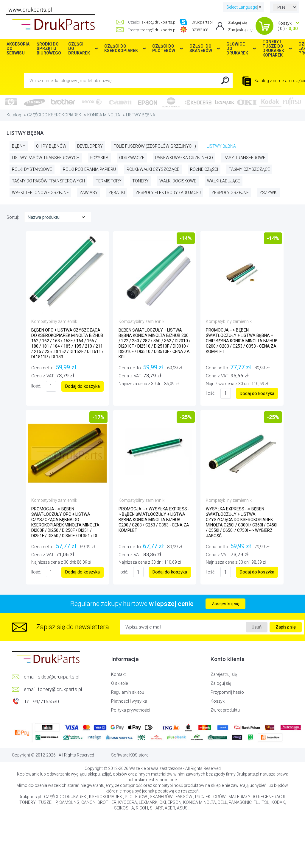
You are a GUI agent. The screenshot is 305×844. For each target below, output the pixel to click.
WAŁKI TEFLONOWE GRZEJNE (40, 192)
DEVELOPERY (90, 146)
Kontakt (118, 674)
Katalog (14, 114)
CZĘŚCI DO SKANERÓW (200, 48)
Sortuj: (13, 217)
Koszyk (218, 701)
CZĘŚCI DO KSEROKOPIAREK (54, 114)
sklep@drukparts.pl (158, 22)
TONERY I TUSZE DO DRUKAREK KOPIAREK (273, 48)
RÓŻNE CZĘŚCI (204, 169)
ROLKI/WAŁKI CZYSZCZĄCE (153, 169)
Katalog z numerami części (279, 80)
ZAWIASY (89, 192)
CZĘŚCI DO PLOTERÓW (163, 48)
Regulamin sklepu (127, 692)
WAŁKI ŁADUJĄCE (223, 181)
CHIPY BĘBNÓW (51, 146)
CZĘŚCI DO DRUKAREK (79, 48)
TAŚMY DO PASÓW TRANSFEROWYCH (48, 181)
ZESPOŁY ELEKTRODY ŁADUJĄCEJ (168, 192)
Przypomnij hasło (227, 692)
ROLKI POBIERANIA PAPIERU (89, 169)
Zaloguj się (237, 22)
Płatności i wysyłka (129, 701)
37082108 (200, 30)
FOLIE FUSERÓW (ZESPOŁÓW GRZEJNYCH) (154, 146)
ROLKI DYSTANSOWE (32, 169)
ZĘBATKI (116, 192)
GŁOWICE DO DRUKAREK (237, 48)
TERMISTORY (109, 181)
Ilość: (36, 386)
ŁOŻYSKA (99, 157)
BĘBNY (18, 146)
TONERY (140, 181)
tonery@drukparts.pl (158, 30)
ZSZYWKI (268, 192)
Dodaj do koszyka (82, 386)
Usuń (257, 627)
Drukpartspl (202, 22)
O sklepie (119, 683)
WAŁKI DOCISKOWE (177, 181)
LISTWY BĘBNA (140, 114)
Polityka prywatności (130, 710)
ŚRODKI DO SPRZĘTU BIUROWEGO (49, 48)
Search (225, 80)
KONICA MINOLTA (103, 114)
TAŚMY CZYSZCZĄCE (249, 169)
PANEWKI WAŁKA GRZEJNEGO (184, 157)
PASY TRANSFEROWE (244, 157)
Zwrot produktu (225, 710)
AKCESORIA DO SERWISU (18, 48)
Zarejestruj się (240, 29)
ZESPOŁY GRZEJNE (230, 192)
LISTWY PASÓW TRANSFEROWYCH (46, 157)
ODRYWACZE (131, 157)
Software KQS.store (129, 755)
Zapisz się (286, 627)
